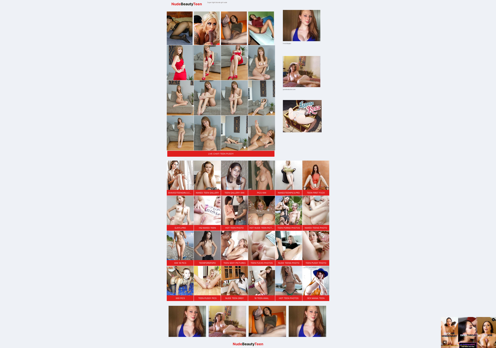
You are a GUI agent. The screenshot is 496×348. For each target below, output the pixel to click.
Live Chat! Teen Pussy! (221, 153)
